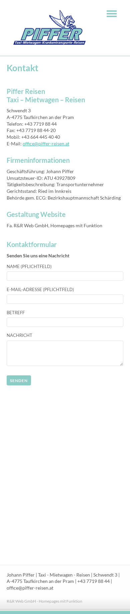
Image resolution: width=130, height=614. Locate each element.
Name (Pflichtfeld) (29, 266)
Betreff (16, 312)
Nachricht (19, 335)
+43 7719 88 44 (93, 581)
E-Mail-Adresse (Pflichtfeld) (40, 289)
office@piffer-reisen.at (46, 143)
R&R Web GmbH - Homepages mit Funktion (44, 601)
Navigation (112, 13)
